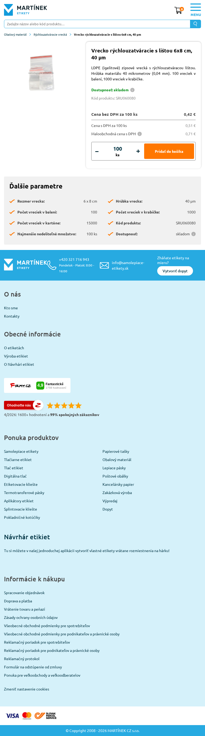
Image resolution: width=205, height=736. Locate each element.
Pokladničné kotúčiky (22, 517)
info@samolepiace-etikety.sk (128, 265)
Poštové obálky (115, 476)
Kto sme (11, 307)
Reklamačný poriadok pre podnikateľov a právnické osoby (52, 650)
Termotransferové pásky (24, 492)
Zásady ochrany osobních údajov (31, 617)
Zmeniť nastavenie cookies (26, 688)
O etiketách (14, 347)
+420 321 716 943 (76, 265)
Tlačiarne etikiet (18, 459)
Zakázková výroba (117, 492)
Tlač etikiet (13, 467)
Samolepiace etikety (21, 451)
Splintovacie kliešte (20, 509)
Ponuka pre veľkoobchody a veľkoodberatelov (42, 675)
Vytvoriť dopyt (175, 270)
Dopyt (107, 509)
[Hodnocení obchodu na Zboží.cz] (24, 408)
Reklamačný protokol (22, 658)
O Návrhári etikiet (19, 364)
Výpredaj (109, 500)
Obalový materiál (15, 34)
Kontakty (11, 316)
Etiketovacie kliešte (21, 484)
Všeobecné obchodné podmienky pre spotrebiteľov (47, 625)
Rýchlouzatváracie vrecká (50, 34)
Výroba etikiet (16, 355)
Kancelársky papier (118, 484)
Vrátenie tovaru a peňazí (24, 609)
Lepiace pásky (114, 467)
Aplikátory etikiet (19, 500)
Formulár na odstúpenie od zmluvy (33, 666)
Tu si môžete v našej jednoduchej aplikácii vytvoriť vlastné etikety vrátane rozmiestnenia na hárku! (86, 550)
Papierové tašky (115, 451)
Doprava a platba (18, 600)
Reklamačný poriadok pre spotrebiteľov (37, 642)
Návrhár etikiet (27, 537)
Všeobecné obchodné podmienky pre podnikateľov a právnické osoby (62, 633)
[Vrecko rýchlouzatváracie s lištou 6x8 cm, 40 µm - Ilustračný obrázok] (41, 73)
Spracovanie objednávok (24, 592)
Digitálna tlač (15, 476)
